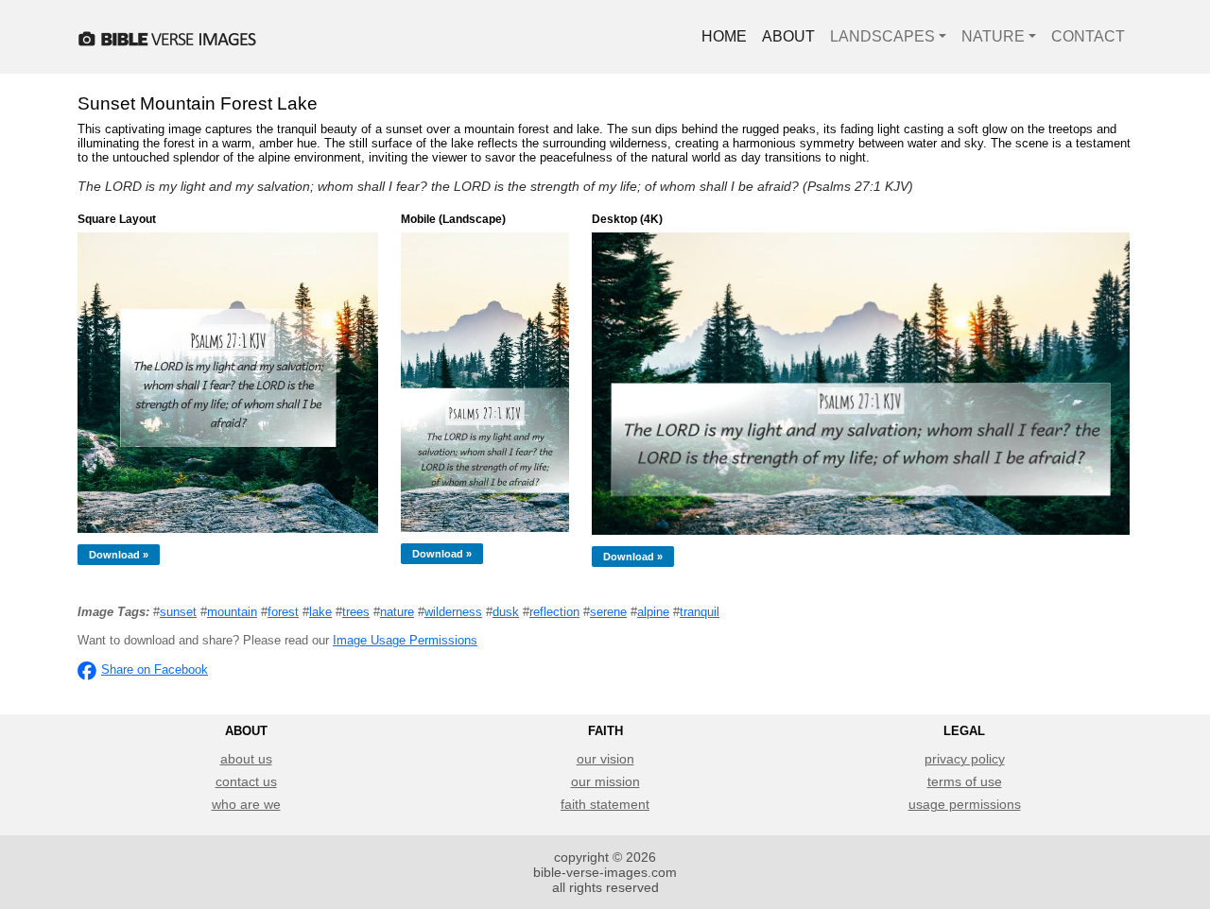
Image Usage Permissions (405, 640)
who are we (246, 804)
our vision (605, 758)
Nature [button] (993, 36)
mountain (232, 612)
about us (246, 758)
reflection (554, 612)
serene (608, 612)
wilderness (453, 612)
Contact (1088, 36)
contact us (246, 781)
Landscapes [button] (882, 36)
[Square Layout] (228, 382)
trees (356, 612)
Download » (118, 554)
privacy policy (965, 758)
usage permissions (964, 804)
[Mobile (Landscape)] (485, 382)
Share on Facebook (154, 669)
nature (397, 612)
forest (283, 612)
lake (320, 612)
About (788, 36)
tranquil (699, 612)
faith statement (605, 804)
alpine (653, 612)
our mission (605, 781)
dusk (506, 612)
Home (724, 36)
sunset (178, 612)
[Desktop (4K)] (861, 383)
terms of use (964, 781)
